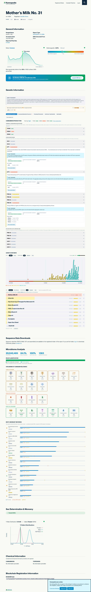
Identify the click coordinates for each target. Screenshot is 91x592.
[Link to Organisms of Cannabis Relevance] (28, 367)
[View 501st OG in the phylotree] (83, 298)
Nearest (10, 290)
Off (24, 255)
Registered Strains (59, 3)
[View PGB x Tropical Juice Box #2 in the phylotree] (83, 308)
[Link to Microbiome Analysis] (83, 349)
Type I (29, 120)
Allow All (70, 588)
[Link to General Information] (83, 29)
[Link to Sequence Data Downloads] (83, 338)
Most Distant (16, 290)
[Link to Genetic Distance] (17, 253)
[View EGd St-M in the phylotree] (83, 325)
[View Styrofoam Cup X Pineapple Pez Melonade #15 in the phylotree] (83, 301)
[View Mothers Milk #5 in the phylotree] (83, 294)
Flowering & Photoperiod (38, 114)
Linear (11, 255)
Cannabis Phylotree (70, 3)
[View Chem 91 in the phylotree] (83, 315)
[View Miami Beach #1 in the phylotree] (83, 312)
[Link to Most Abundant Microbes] (22, 422)
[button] (11, 110)
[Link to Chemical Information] (83, 556)
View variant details (11, 190)
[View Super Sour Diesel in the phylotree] (83, 322)
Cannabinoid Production (11, 114)
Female (8, 42)
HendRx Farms (24, 16)
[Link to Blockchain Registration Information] (83, 573)
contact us (19, 343)
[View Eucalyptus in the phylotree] (83, 318)
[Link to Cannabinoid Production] (22, 121)
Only (33, 255)
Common (12, 48)
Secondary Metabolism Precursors (25, 114)
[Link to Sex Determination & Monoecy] (83, 509)
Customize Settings (54, 588)
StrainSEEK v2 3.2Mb (38, 34)
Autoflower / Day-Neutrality (50, 114)
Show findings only (10, 117)
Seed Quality (59, 114)
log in (75, 341)
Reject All (63, 588)
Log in (78, 3)
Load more (16, 328)
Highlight (28, 255)
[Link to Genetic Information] (83, 90)
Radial (15, 255)
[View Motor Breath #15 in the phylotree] (83, 305)
